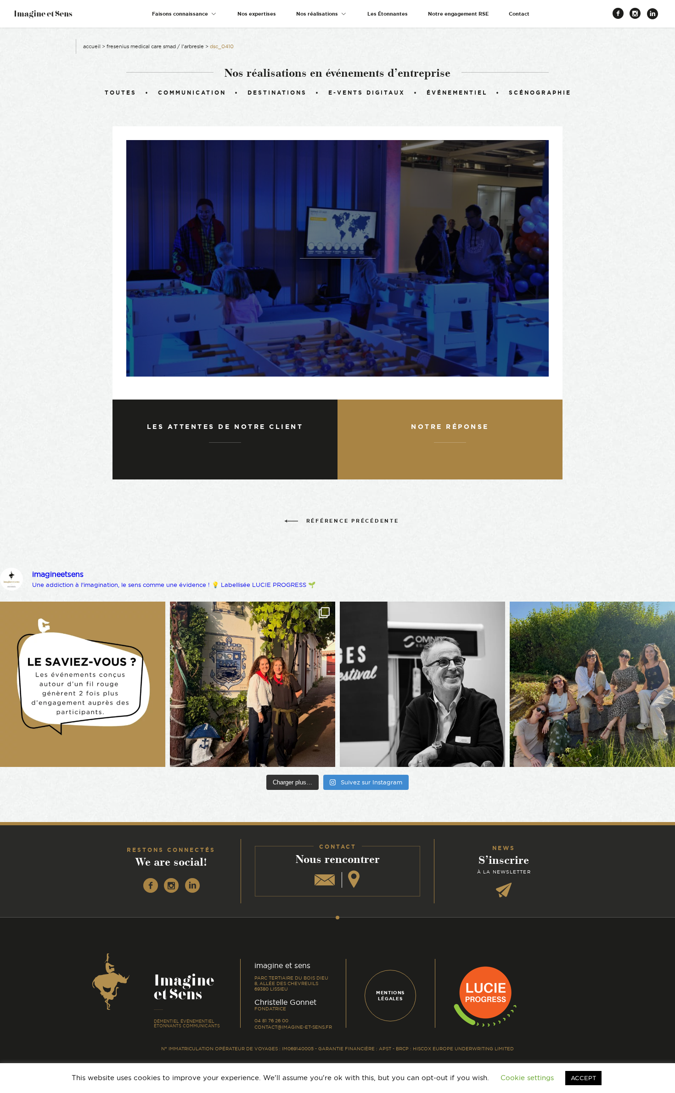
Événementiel (457, 93)
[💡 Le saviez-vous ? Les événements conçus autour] (82, 684)
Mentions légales (390, 995)
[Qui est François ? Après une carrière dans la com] (422, 684)
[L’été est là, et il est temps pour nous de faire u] (592, 684)
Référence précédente (352, 521)
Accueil (92, 46)
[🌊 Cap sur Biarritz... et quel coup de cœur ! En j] (252, 684)
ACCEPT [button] (583, 1078)
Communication (192, 93)
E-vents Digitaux (366, 93)
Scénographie (540, 93)
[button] (184, 14)
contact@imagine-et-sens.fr (293, 1027)
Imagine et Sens (43, 16)
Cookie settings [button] (527, 1078)
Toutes (120, 93)
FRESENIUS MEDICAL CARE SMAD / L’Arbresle (155, 46)
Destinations (277, 93)
